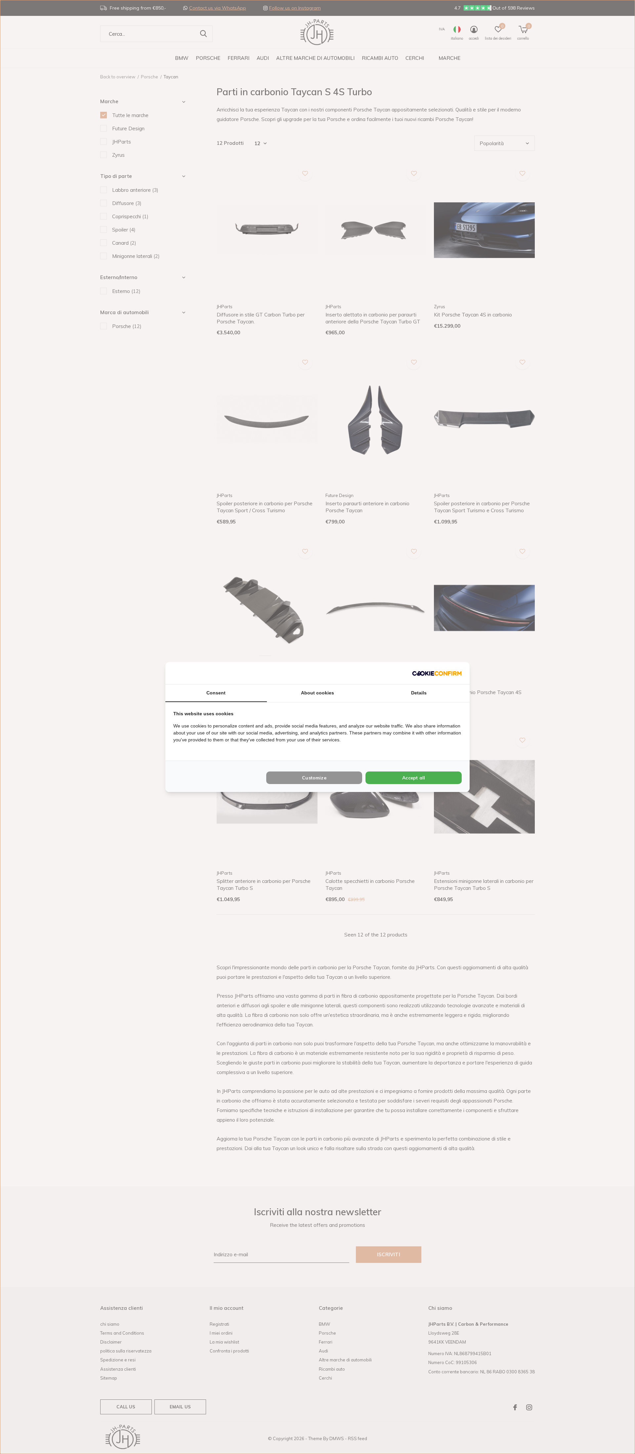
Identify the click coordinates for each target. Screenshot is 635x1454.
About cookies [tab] (317, 692)
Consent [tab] (216, 692)
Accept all (413, 778)
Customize (314, 778)
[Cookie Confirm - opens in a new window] (437, 673)
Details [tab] (419, 692)
